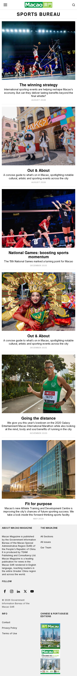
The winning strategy (39, 85)
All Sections (46, 536)
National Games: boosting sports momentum (39, 255)
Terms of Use (9, 633)
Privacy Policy (9, 628)
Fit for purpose (38, 504)
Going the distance (38, 418)
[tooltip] (5, 591)
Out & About (38, 170)
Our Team (45, 547)
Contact (6, 622)
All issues (45, 542)
